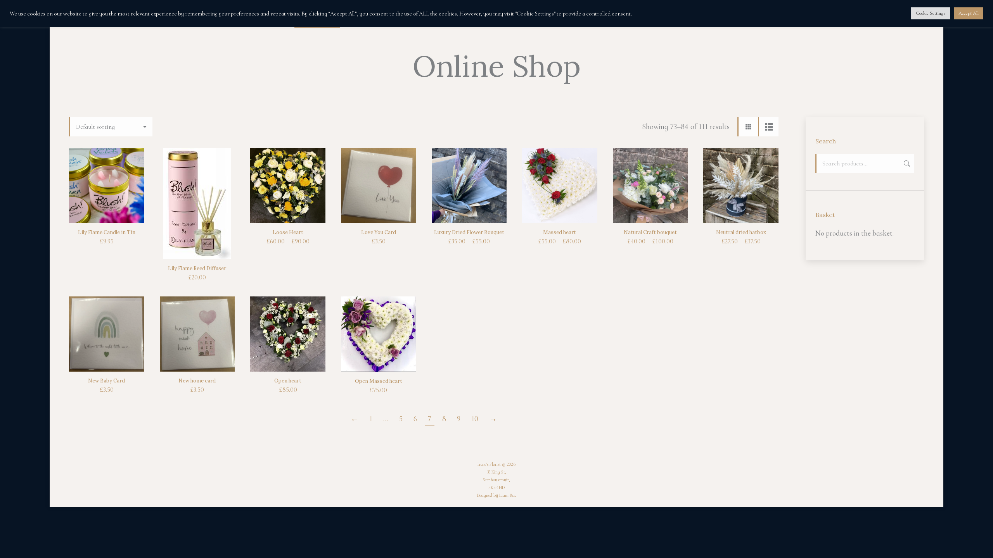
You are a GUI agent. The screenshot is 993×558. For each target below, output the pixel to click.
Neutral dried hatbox (741, 232)
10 (474, 419)
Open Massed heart (378, 381)
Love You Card (378, 232)
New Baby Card (106, 380)
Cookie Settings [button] (930, 13)
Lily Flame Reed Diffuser (197, 268)
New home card (197, 380)
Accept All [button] (968, 13)
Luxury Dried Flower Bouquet (469, 232)
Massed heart (559, 232)
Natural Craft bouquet (650, 232)
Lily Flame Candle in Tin (106, 232)
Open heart (287, 380)
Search (906, 163)
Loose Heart (288, 232)
